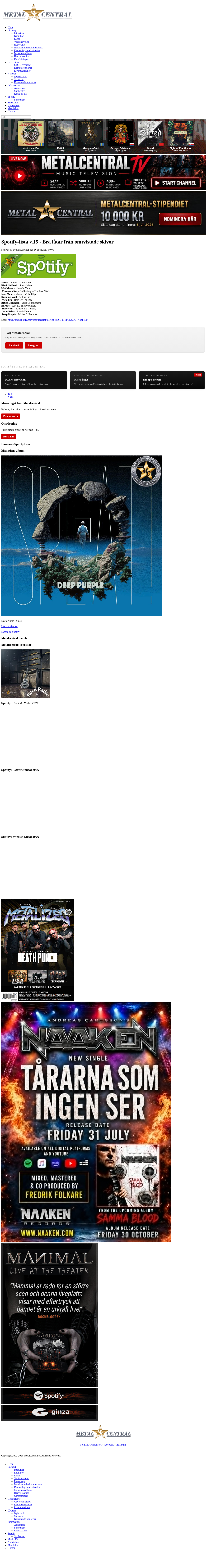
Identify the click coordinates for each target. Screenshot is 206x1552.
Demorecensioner (23, 67)
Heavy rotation (21, 56)
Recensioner (14, 62)
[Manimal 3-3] (49, 1420)
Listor (17, 38)
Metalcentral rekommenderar (28, 47)
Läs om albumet (9, 626)
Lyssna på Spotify (10, 631)
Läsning (12, 30)
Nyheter (12, 73)
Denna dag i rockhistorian (27, 50)
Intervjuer (19, 33)
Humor (11, 111)
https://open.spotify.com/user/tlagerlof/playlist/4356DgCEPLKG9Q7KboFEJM (48, 319)
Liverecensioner (22, 70)
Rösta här (8, 436)
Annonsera (19, 88)
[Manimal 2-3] (49, 1403)
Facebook (14, 345)
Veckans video (21, 41)
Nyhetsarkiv (20, 76)
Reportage (19, 44)
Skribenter (19, 91)
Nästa (11, 396)
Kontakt (84, 1444)
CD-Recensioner (22, 65)
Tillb (10, 394)
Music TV (13, 102)
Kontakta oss (20, 93)
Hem (10, 27)
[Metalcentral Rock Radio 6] (25, 696)
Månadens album (23, 53)
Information (14, 85)
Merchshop (13, 108)
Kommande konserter (25, 82)
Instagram (33, 345)
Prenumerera (10, 416)
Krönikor (18, 36)
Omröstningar (21, 59)
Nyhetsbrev (13, 105)
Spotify (11, 96)
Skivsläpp (19, 79)
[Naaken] (86, 1241)
